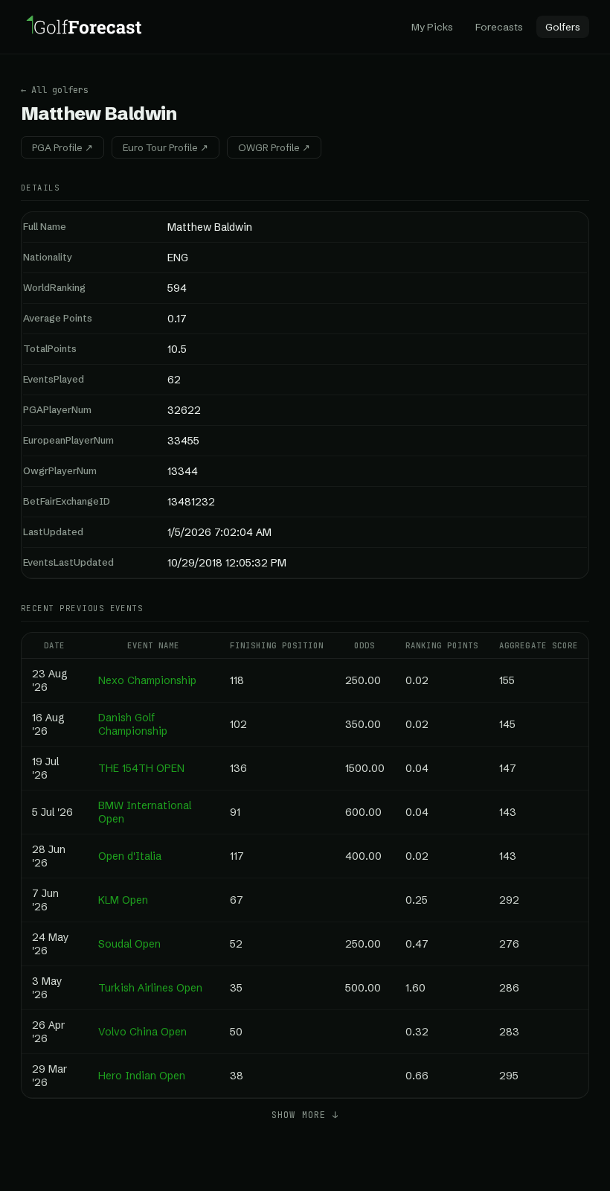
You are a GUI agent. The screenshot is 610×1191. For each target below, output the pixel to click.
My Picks (432, 27)
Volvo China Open (142, 1031)
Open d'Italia (129, 856)
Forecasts (499, 27)
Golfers (562, 27)
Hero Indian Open (141, 1075)
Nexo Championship (147, 680)
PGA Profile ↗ (62, 147)
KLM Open (123, 900)
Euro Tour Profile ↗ (165, 147)
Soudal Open (129, 944)
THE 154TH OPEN (141, 768)
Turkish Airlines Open (150, 987)
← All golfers (55, 90)
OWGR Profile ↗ (274, 147)
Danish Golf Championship (132, 724)
